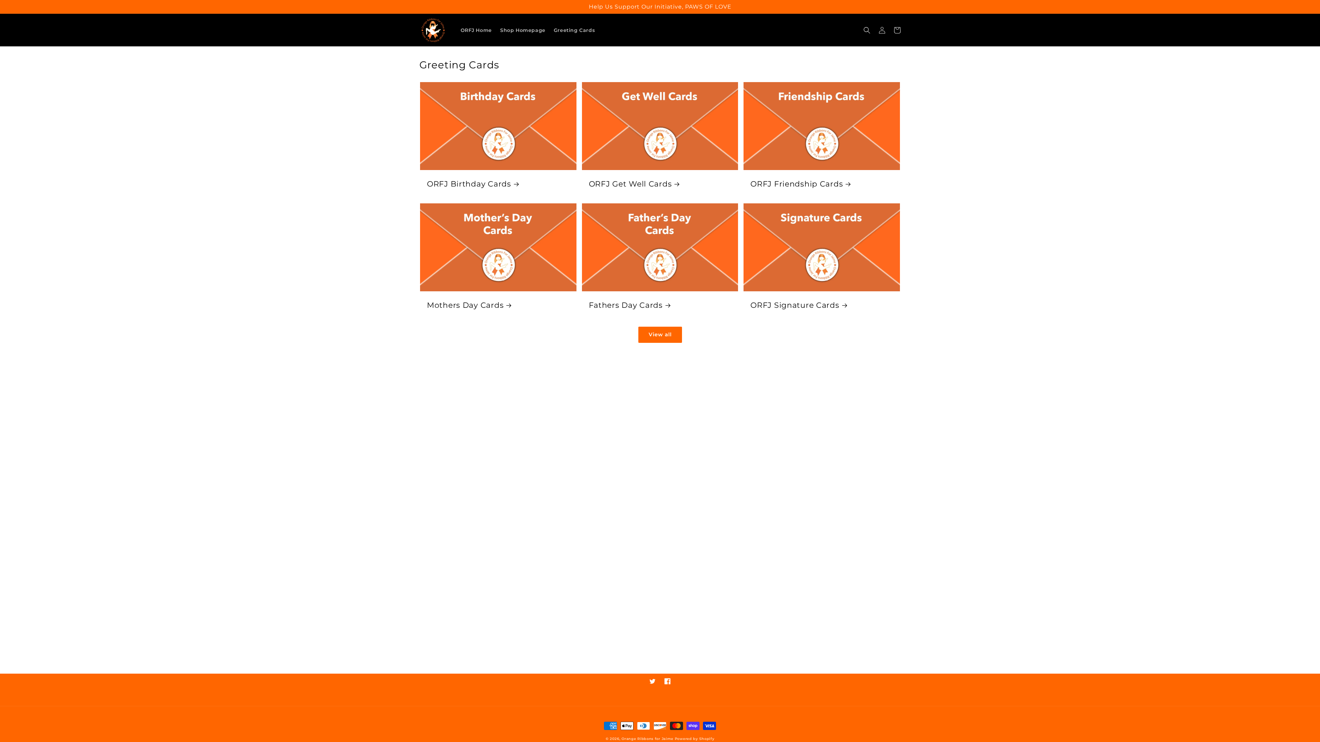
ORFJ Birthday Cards (469, 183)
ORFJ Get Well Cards (630, 183)
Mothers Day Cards (465, 305)
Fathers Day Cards (626, 305)
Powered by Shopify (695, 739)
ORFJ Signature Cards (794, 305)
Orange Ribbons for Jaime (647, 739)
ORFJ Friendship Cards (796, 183)
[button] (866, 30)
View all (660, 334)
